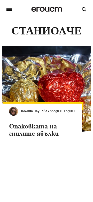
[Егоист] (46, 9)
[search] (84, 9)
